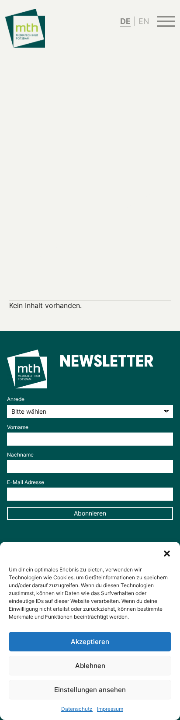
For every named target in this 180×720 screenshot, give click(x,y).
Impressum (110, 709)
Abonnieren (90, 513)
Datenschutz (77, 709)
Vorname (17, 427)
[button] (167, 552)
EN (143, 21)
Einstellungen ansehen (90, 689)
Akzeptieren (90, 641)
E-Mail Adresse (25, 482)
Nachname (20, 454)
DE (125, 21)
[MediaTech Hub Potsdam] (27, 369)
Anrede (15, 399)
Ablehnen (90, 665)
